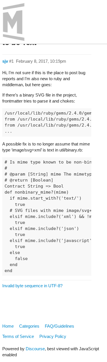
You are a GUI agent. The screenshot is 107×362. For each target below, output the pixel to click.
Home (8, 326)
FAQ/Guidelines (59, 326)
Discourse (35, 348)
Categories (29, 326)
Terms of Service (18, 336)
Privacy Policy (52, 336)
